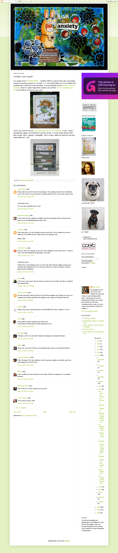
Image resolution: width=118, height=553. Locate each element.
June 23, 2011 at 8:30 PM (25, 379)
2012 (98, 352)
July (100, 386)
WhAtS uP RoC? (88, 329)
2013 (98, 349)
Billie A (20, 371)
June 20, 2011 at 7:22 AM (25, 255)
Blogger (67, 541)
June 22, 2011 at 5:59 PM (25, 351)
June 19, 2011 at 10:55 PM (26, 196)
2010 (98, 507)
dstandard (21, 333)
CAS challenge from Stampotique (101, 479)
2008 (98, 513)
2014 (98, 346)
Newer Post (17, 412)
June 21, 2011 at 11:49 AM (26, 326)
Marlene (20, 306)
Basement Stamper (23, 215)
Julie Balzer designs (89, 318)
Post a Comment (21, 407)
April (100, 489)
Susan (19, 278)
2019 (98, 341)
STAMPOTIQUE (32, 81)
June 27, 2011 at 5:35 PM (25, 403)
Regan (20, 345)
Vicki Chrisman (22, 398)
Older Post (72, 412)
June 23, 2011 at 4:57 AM (25, 365)
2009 (98, 510)
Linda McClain (22, 248)
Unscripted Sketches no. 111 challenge (47, 131)
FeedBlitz (92, 263)
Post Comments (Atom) (29, 415)
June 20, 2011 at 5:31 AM (25, 223)
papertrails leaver (23, 386)
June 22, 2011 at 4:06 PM (25, 338)
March (101, 492)
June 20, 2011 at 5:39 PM (25, 300)
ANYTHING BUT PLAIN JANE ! (52, 9)
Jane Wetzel (96, 287)
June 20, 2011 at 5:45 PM (25, 312)
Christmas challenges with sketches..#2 (101, 461)
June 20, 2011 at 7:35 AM (25, 272)
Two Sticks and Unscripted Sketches (101, 397)
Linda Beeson (22, 189)
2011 (98, 355)
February (102, 497)
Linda (19, 319)
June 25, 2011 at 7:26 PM (25, 391)
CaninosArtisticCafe (24, 357)
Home (45, 412)
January (101, 502)
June (100, 389)
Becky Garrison (22, 292)
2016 (98, 344)
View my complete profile (89, 311)
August (101, 381)
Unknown (21, 229)
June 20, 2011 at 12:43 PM (26, 286)
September (101, 377)
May (100, 487)
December (101, 359)
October (101, 370)
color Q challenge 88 (101, 471)
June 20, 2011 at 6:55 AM (25, 241)
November (101, 366)
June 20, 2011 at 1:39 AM (25, 209)
